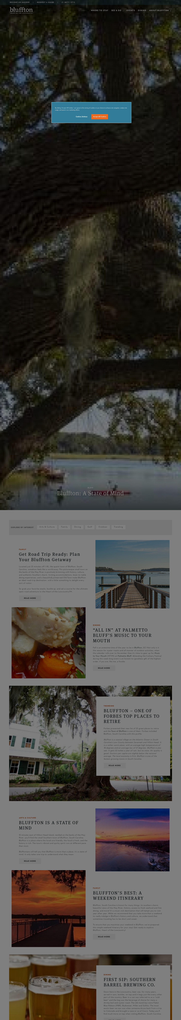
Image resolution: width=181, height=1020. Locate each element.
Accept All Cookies (99, 117)
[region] (91, 112)
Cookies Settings (81, 116)
